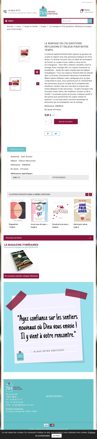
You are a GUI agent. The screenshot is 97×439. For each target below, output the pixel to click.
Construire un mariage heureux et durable (69, 224)
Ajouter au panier (66, 122)
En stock (48, 110)
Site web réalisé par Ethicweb (57, 429)
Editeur (14, 161)
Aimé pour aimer (81, 224)
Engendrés (13, 224)
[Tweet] (56, 134)
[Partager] (48, 134)
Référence (15, 165)
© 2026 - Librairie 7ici (37, 429)
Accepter (56, 436)
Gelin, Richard (26, 157)
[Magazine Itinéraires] (21, 260)
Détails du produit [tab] (17, 149)
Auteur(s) (15, 157)
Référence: (50, 106)
